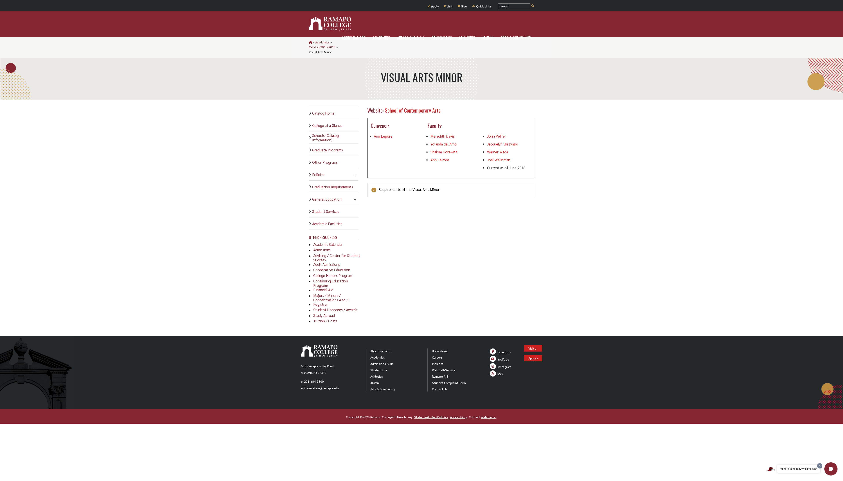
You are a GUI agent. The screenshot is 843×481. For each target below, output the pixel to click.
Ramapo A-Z (440, 376)
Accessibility (458, 417)
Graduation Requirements (332, 187)
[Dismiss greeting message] (819, 465)
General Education (327, 199)
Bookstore (439, 351)
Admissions (322, 250)
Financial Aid (323, 289)
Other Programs (325, 162)
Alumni (375, 383)
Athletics (376, 376)
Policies (318, 174)
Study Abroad (324, 315)
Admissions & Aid (382, 364)
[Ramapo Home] (330, 24)
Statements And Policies (431, 417)
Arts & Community (382, 389)
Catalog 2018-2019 (322, 47)
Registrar (320, 304)
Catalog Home (323, 113)
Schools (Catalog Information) (325, 137)
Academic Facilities (327, 223)
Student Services (325, 211)
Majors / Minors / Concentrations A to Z (331, 297)
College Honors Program (332, 275)
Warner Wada (497, 151)
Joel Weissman (498, 159)
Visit (449, 6)
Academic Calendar (328, 244)
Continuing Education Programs (330, 283)
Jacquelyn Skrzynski (502, 144)
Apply (435, 6)
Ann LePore (440, 159)
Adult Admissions (326, 264)
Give (464, 6)
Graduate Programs (327, 150)
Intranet (437, 364)
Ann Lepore (383, 136)
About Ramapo (380, 351)
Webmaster (488, 417)
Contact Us (439, 389)
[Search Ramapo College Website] (532, 6)
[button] (831, 469)
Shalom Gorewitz (444, 151)
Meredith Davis (442, 136)
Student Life (378, 370)
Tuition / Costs (325, 321)
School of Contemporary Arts (412, 110)
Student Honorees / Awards (335, 309)
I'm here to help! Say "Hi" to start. (799, 469)
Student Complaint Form (449, 383)
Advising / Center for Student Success (336, 257)
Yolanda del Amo (444, 144)
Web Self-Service (443, 370)
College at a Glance (327, 125)
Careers (437, 357)
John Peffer (496, 136)
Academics (322, 42)
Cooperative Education (331, 269)
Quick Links (484, 6)
